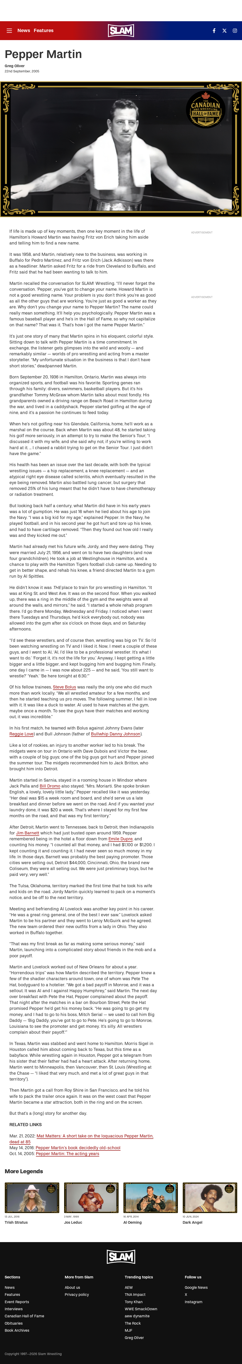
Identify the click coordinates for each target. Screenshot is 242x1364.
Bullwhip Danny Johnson (115, 734)
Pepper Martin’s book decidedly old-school (78, 1147)
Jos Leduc (73, 1222)
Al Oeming (132, 1222)
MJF (128, 1330)
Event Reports (17, 1302)
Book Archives (17, 1330)
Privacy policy (77, 1295)
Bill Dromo (50, 786)
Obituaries (14, 1323)
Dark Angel (192, 1222)
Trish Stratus (16, 1222)
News (23, 30)
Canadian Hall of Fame (24, 1316)
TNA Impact (135, 1295)
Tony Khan (134, 1302)
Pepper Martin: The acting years (67, 1153)
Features (43, 30)
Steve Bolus (64, 687)
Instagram (194, 1302)
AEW (129, 1287)
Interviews (14, 1309)
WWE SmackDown (141, 1309)
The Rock (133, 1323)
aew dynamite (137, 1316)
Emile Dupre (120, 839)
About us (72, 1287)
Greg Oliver (15, 66)
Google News (196, 1287)
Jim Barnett (27, 833)
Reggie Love (21, 734)
